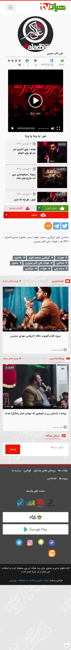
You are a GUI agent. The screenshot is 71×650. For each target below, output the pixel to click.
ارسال (13, 449)
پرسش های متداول (44, 470)
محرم (15, 263)
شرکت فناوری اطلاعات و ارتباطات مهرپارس (29, 580)
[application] (35, 101)
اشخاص (51, 478)
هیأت (44, 269)
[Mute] (52, 128)
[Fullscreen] (58, 128)
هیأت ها (62, 470)
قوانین (27, 470)
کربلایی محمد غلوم (39, 258)
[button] (35, 101)
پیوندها (63, 478)
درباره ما (16, 470)
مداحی (60, 263)
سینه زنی (59, 269)
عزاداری (29, 269)
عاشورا (18, 258)
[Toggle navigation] (11, 7)
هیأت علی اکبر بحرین (37, 263)
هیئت (60, 258)
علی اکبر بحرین (55, 53)
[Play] (12, 128)
